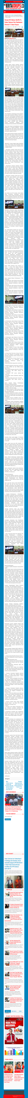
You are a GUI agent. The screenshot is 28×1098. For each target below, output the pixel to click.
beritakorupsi (10, 26)
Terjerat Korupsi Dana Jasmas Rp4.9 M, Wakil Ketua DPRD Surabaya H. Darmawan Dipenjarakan (15, 988)
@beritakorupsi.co (20, 1096)
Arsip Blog (8, 1011)
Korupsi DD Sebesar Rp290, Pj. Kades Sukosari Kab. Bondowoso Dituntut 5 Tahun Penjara (13, 22)
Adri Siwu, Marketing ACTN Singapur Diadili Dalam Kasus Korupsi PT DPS (15, 942)
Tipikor (19, 26)
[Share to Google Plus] (12, 1072)
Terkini (20, 1011)
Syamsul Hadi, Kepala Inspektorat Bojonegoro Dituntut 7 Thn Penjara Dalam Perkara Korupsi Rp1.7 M (16, 894)
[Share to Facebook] (9, 1072)
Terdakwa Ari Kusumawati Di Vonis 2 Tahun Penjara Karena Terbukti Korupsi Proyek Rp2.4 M (16, 906)
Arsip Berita (14, 1011)
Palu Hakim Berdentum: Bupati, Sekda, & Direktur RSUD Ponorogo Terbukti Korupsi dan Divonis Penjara (19, 1077)
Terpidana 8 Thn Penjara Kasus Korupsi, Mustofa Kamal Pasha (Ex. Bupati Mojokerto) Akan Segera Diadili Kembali (16, 1000)
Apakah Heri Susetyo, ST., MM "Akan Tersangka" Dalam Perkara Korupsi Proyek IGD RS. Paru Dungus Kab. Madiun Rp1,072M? (16, 931)
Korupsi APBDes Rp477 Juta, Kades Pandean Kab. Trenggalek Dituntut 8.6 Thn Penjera (16, 963)
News (17, 26)
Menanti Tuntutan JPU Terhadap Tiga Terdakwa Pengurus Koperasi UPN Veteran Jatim (16, 952)
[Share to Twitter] (11, 1072)
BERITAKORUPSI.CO (8, 1095)
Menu (4, 2)
